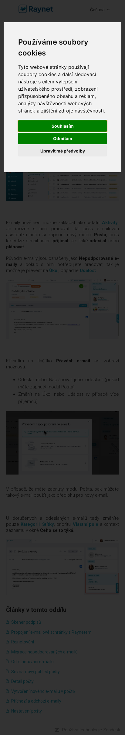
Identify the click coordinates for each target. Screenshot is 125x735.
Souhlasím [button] (63, 126)
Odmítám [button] (62, 138)
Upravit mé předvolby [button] (62, 150)
